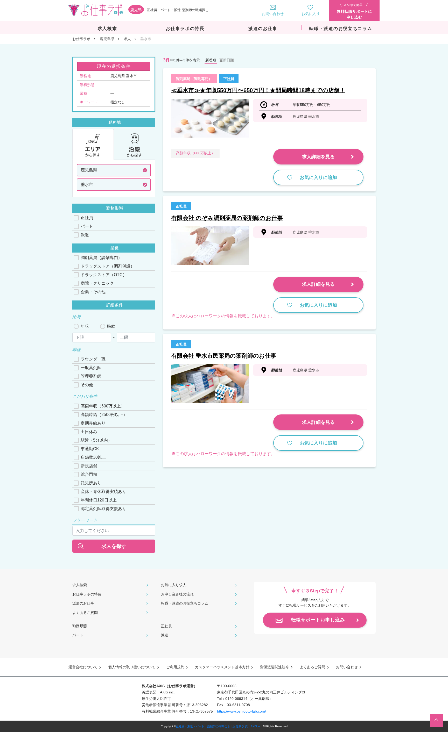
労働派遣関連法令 (274, 667)
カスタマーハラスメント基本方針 (222, 667)
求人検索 (79, 585)
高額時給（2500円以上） (104, 414)
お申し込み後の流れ (177, 594)
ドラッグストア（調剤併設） (108, 266)
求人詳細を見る (318, 156)
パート (87, 226)
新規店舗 (89, 466)
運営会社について (82, 667)
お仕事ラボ (81, 39)
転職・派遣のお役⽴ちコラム (184, 603)
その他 (87, 385)
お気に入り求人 (173, 585)
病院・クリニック (97, 283)
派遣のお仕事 (83, 603)
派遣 (85, 235)
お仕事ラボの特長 (86, 594)
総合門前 (89, 474)
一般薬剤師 (91, 367)
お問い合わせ (347, 667)
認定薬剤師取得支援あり (103, 508)
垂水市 (87, 184)
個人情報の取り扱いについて (131, 667)
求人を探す (114, 546)
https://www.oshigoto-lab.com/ (241, 711)
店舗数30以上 (93, 457)
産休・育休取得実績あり (103, 491)
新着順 (210, 60)
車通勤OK (90, 449)
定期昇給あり (93, 423)
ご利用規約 (175, 667)
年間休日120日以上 (99, 500)
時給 (111, 326)
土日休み (89, 431)
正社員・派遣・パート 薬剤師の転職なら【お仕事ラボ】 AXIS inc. (219, 726)
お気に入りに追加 (318, 177)
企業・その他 (93, 292)
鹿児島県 (107, 39)
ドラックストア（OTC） (104, 274)
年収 (85, 326)
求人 (127, 39)
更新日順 (226, 60)
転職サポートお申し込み (318, 619)
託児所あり (91, 483)
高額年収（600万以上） (103, 406)
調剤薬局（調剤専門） (101, 257)
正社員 (87, 218)
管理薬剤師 (91, 376)
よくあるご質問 (85, 613)
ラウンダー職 (93, 359)
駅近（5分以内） (96, 440)
